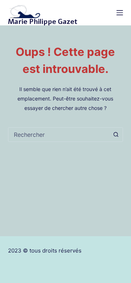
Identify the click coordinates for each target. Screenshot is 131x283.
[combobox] (58, 134)
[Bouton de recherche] (116, 135)
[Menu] (119, 12)
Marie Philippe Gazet (43, 21)
